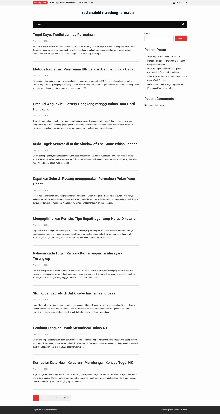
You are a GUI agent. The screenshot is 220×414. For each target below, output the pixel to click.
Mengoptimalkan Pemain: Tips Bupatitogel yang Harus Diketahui (84, 218)
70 (57, 397)
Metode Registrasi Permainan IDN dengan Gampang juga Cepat (84, 69)
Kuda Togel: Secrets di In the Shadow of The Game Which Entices (85, 144)
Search (147, 33)
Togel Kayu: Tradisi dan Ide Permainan (64, 34)
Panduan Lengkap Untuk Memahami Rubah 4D (70, 328)
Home (39, 24)
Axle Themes (181, 410)
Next (66, 397)
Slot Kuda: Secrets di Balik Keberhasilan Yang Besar (75, 293)
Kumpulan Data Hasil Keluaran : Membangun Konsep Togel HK (83, 362)
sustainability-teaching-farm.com (108, 12)
